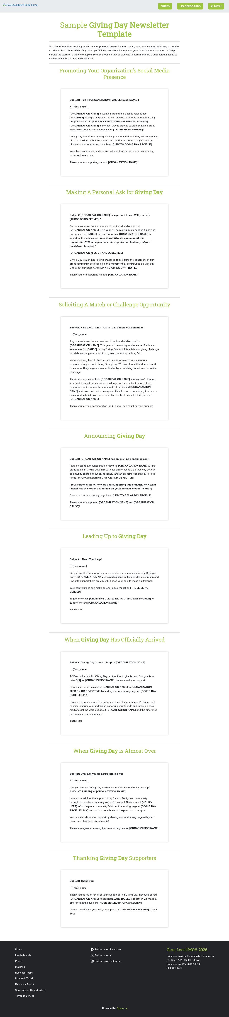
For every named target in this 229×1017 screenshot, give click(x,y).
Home (18, 949)
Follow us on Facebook (108, 949)
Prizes (165, 6)
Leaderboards (190, 6)
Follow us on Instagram (108, 961)
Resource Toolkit (24, 984)
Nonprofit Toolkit (24, 978)
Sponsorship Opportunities (30, 990)
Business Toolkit (24, 972)
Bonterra (122, 1008)
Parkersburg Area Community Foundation (190, 956)
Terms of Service (24, 995)
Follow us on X (103, 955)
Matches (20, 966)
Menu (217, 6)
